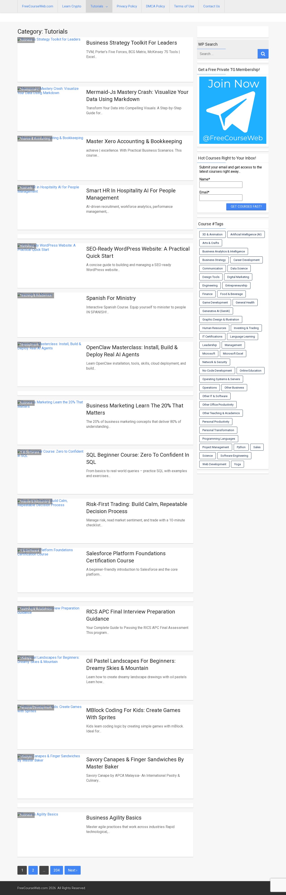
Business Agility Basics (113, 818)
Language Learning (242, 336)
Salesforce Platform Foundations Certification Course (126, 557)
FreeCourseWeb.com (37, 6)
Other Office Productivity (217, 404)
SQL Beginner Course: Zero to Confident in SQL (137, 458)
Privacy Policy (127, 6)
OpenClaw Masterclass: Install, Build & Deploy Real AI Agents (132, 350)
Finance (207, 294)
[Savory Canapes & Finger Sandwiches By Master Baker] (50, 781)
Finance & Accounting (35, 138)
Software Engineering (234, 455)
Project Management (215, 447)
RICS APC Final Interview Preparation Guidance (130, 615)
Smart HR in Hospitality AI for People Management (131, 194)
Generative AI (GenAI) (216, 311)
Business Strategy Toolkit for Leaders (131, 43)
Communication (212, 268)
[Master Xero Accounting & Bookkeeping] (50, 163)
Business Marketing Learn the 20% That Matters (134, 409)
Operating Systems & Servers (221, 379)
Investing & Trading (246, 328)
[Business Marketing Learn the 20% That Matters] (50, 428)
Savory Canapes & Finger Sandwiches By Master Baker (135, 763)
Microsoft (208, 353)
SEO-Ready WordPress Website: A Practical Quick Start (138, 252)
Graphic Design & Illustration (220, 319)
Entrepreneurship (236, 285)
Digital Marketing (238, 277)
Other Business (234, 387)
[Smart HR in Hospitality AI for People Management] (50, 213)
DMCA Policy (155, 6)
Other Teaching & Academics (221, 413)
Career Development (246, 260)
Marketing (27, 246)
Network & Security (214, 362)
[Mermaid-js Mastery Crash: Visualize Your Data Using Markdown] (50, 114)
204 (57, 870)
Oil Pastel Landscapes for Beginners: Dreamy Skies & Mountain (131, 664)
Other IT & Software (214, 396)
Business (26, 40)
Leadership (209, 345)
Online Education (250, 370)
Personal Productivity (215, 421)
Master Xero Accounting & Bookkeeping (134, 141)
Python (241, 447)
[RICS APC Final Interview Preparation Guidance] (50, 634)
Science (207, 455)
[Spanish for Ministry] (50, 320)
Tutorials (96, 6)
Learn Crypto (71, 6)
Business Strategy (214, 260)
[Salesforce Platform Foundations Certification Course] (50, 575)
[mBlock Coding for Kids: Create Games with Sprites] (50, 732)
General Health (245, 302)
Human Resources (214, 328)
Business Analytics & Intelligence (223, 251)
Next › (72, 870)
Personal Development (36, 707)
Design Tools (210, 277)
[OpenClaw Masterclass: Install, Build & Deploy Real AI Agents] (50, 369)
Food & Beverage (231, 294)
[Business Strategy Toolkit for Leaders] (50, 65)
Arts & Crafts (210, 243)
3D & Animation (212, 234)
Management (233, 345)
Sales (257, 447)
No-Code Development (217, 370)
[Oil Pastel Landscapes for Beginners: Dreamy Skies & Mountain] (50, 683)
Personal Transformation (218, 430)
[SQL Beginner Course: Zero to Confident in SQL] (50, 477)
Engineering (210, 285)
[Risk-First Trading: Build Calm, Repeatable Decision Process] (50, 526)
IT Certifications (212, 336)
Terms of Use (184, 6)
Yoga (237, 464)
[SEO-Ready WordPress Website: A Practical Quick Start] (50, 271)
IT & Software (29, 452)
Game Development (215, 302)
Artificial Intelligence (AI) (246, 234)
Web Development (214, 464)
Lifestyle (26, 658)
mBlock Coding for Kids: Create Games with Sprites (133, 713)
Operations (209, 387)
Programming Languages (218, 438)
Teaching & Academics (36, 295)
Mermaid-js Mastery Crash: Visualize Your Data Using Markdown (137, 95)
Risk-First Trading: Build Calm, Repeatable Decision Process (136, 507)
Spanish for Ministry (111, 298)
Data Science (239, 268)
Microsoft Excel (233, 353)
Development (29, 89)
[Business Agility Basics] (50, 840)
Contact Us (211, 6)
